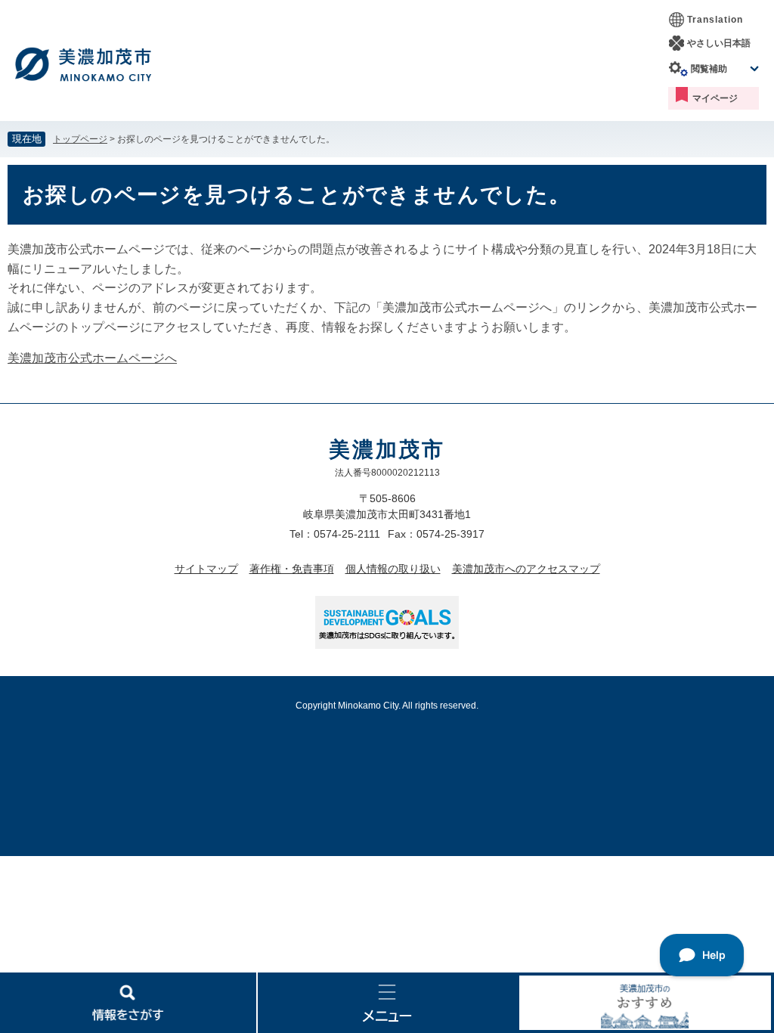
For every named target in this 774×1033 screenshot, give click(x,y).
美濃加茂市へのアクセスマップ (526, 569)
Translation (715, 19)
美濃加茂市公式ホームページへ (92, 358)
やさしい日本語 (719, 43)
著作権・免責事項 (291, 569)
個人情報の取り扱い (393, 569)
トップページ (80, 139)
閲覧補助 (709, 69)
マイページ (715, 98)
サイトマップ (206, 569)
